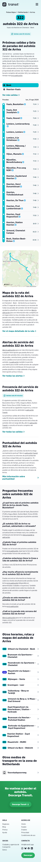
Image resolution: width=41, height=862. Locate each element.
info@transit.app (27, 844)
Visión (23, 824)
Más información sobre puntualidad (13, 477)
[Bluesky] (25, 848)
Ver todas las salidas (12, 432)
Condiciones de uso (28, 835)
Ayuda (4, 832)
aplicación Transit (31, 453)
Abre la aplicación (8, 350)
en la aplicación (16, 75)
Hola (4, 820)
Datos (4, 850)
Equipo (23, 827)
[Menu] (37, 4)
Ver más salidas (10, 95)
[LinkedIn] (32, 848)
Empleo (24, 830)
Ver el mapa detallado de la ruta (18, 331)
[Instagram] (22, 848)
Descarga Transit (19, 804)
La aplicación (14, 362)
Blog (4, 827)
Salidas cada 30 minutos (22, 34)
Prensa (4, 830)
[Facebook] (29, 848)
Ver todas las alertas (12, 376)
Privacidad (25, 832)
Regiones (5, 824)
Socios (5, 841)
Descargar (28, 855)
